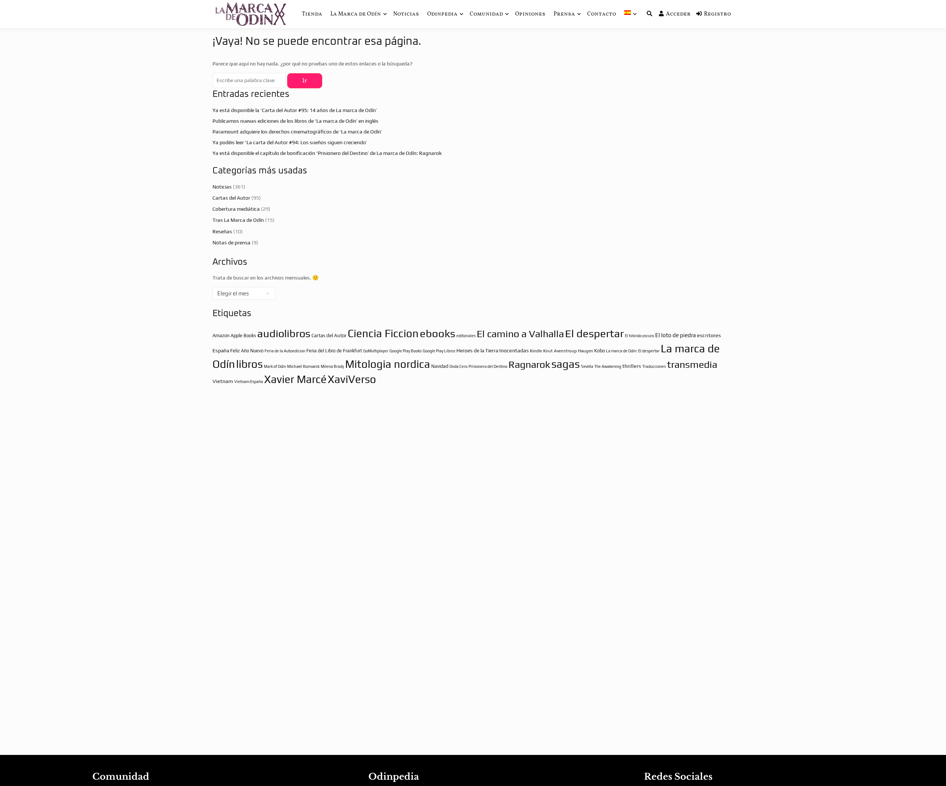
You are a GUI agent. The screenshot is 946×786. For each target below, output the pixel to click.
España (220, 350)
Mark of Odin (275, 366)
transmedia (692, 364)
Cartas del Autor (231, 198)
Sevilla (587, 366)
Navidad (439, 366)
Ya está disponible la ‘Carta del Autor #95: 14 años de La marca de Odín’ (294, 110)
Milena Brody (332, 366)
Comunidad (486, 14)
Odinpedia (442, 14)
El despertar (594, 333)
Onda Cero (458, 366)
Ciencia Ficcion (383, 333)
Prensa (564, 14)
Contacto (601, 14)
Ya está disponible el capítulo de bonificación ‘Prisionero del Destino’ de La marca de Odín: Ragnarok (327, 153)
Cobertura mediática (236, 209)
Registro (717, 14)
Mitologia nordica (387, 364)
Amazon (220, 335)
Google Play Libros (439, 351)
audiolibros (283, 333)
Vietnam (222, 381)
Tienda (312, 14)
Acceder (678, 14)
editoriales (466, 335)
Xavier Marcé (295, 379)
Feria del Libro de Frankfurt (334, 350)
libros (249, 364)
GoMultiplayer (375, 351)
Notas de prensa (231, 242)
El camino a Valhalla (520, 333)
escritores (709, 335)
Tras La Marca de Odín (238, 220)
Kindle (536, 350)
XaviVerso (352, 379)
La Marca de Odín (355, 14)
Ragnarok (529, 364)
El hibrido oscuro (639, 335)
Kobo (599, 350)
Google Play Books (405, 351)
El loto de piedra (675, 335)
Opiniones (530, 14)
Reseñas (222, 231)
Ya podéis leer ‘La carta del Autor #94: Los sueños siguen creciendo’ (289, 142)
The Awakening (607, 366)
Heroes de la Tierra (477, 350)
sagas (565, 364)
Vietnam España (248, 381)
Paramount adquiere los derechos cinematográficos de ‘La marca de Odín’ (297, 132)
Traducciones (654, 366)
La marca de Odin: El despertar (633, 351)
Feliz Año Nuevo (246, 350)
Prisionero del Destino (488, 366)
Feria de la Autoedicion (285, 351)
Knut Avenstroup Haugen (568, 350)
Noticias (406, 14)
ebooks (437, 333)
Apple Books (243, 335)
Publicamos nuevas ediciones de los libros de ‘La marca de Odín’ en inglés (295, 121)
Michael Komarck (303, 366)
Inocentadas (514, 350)
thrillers (631, 366)
